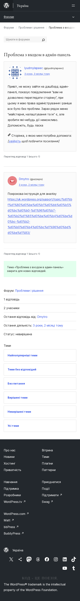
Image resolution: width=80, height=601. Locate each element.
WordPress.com (16, 514)
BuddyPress (14, 533)
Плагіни (47, 463)
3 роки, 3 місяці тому (37, 73)
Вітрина (47, 450)
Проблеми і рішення (31, 27)
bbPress (11, 527)
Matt (9, 520)
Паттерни (49, 470)
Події (46, 488)
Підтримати (52, 495)
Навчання (10, 482)
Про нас (9, 450)
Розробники (12, 495)
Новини (9, 457)
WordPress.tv (15, 502)
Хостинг (9, 463)
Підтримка (11, 488)
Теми (45, 457)
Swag (47, 502)
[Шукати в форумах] (43, 39)
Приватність (12, 470)
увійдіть (15, 141)
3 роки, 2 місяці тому (31, 184)
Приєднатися (51, 482)
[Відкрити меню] (74, 5)
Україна (17, 550)
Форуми (9, 16)
